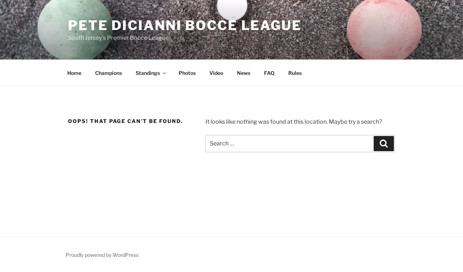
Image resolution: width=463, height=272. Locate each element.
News (243, 73)
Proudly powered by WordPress (102, 255)
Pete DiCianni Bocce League (185, 25)
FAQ (269, 73)
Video (216, 73)
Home (74, 73)
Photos (187, 73)
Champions (108, 73)
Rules (295, 73)
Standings (148, 73)
